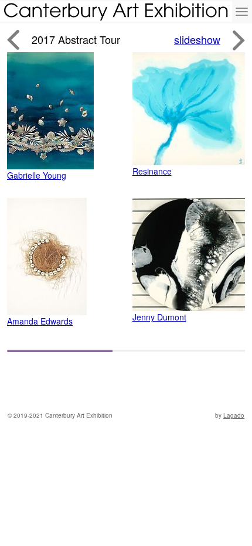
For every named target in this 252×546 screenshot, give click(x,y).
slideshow (197, 39)
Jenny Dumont (159, 317)
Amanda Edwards (40, 321)
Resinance (152, 171)
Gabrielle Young (36, 175)
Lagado (233, 415)
